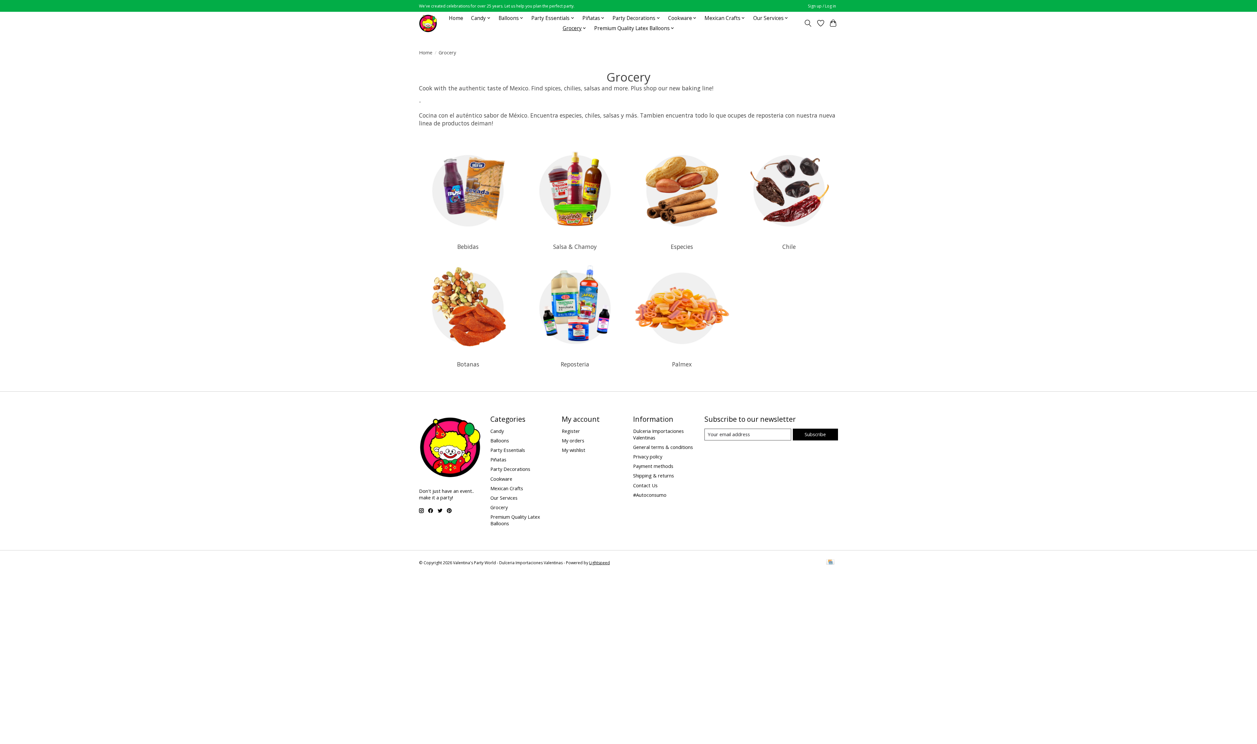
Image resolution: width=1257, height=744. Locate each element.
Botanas (468, 364)
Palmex (682, 364)
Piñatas (498, 459)
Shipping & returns (653, 475)
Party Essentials (507, 450)
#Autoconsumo (649, 495)
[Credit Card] (830, 562)
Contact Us (645, 485)
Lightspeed (599, 563)
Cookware (501, 478)
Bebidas (468, 247)
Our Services (504, 497)
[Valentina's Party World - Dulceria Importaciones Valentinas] (428, 23)
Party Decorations (510, 469)
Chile (789, 247)
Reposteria (575, 364)
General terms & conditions (663, 447)
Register (571, 431)
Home (456, 18)
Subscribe (815, 434)
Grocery (499, 507)
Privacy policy (647, 456)
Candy (497, 431)
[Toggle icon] (808, 23)
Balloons (499, 440)
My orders (573, 440)
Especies (682, 247)
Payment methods (653, 466)
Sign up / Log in (822, 6)
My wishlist (573, 450)
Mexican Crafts (506, 488)
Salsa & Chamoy (575, 247)
